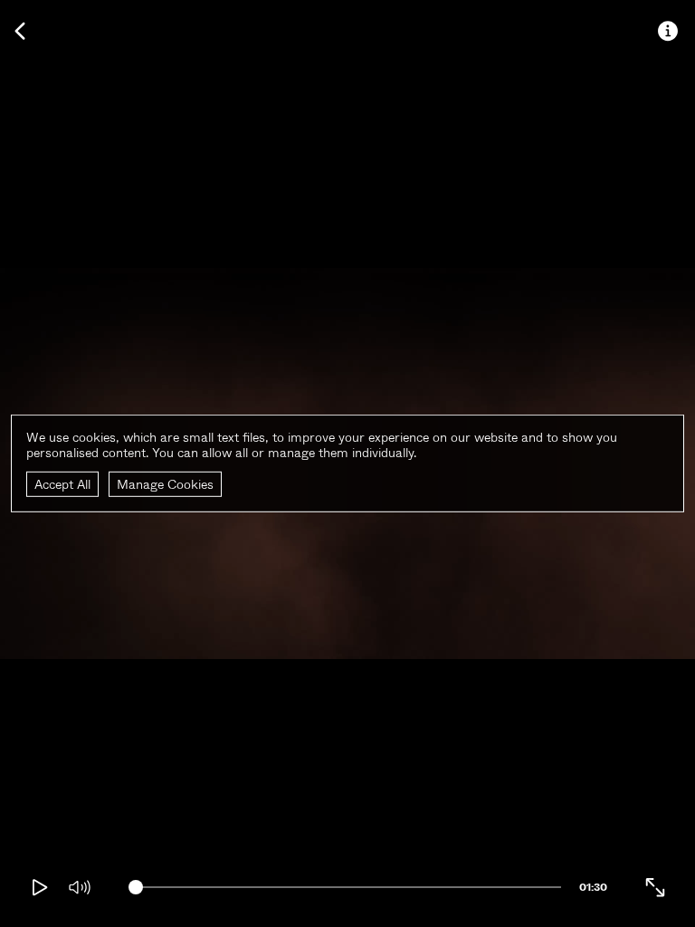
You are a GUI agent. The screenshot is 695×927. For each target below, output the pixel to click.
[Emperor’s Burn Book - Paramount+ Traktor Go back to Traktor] (19, 31)
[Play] (40, 887)
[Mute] (79, 887)
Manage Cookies (165, 483)
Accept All (62, 483)
